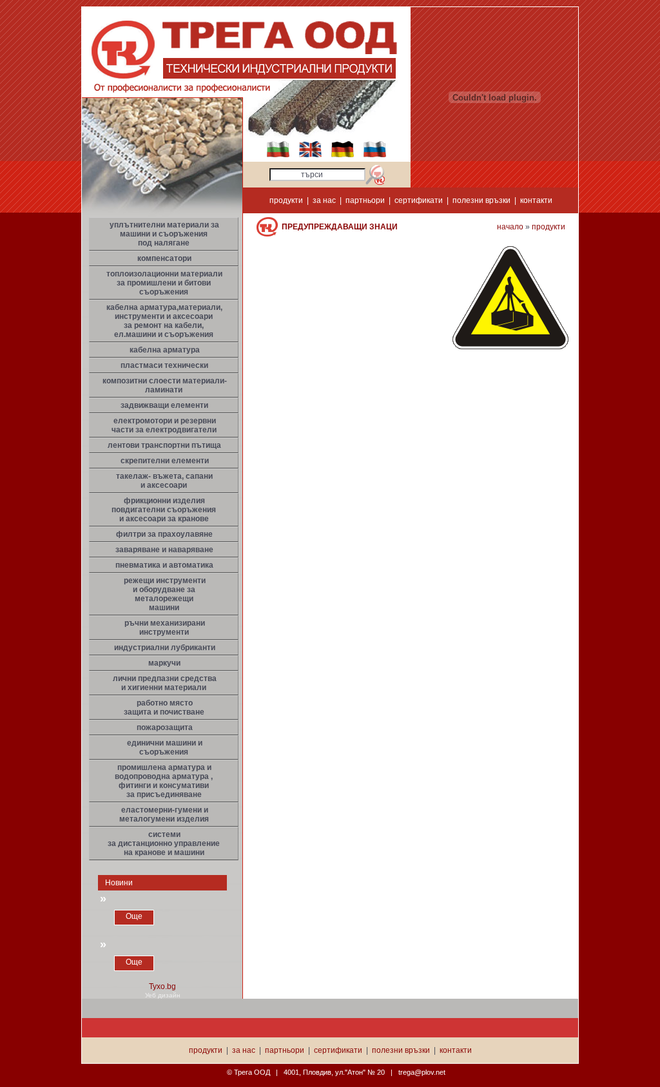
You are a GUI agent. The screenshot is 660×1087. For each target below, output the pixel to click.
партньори (365, 200)
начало (510, 226)
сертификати (418, 200)
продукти (286, 200)
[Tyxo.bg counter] (162, 989)
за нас (324, 200)
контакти (536, 200)
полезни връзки (481, 200)
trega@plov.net (421, 1072)
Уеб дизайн (162, 995)
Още (134, 916)
